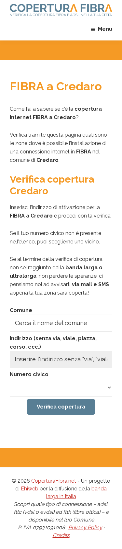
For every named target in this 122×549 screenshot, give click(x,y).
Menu (105, 29)
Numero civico (29, 374)
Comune (21, 310)
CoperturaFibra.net (53, 481)
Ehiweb (29, 489)
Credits (61, 535)
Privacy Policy (85, 527)
